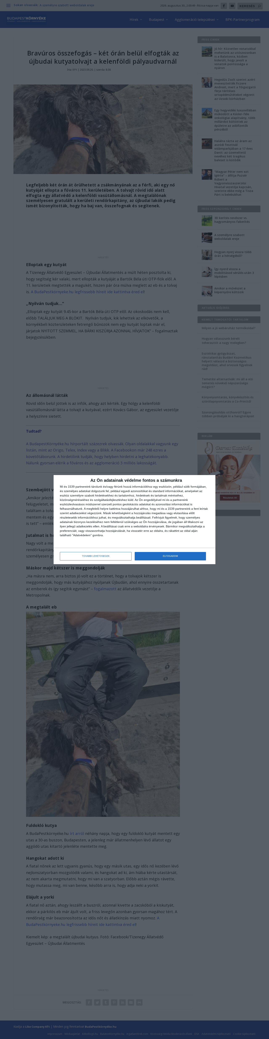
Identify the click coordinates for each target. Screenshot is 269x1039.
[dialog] (134, 519)
